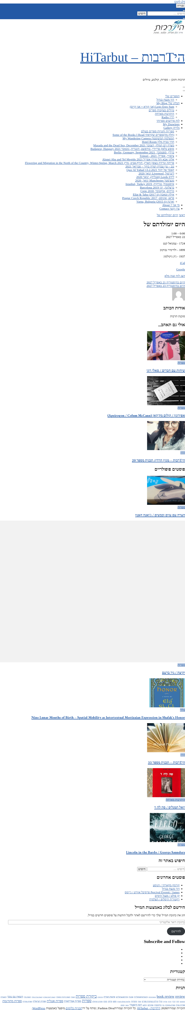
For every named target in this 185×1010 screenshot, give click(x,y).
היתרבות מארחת (164, 113)
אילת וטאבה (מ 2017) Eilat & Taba (153, 194)
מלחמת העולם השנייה (123, 1001)
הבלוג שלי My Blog (168, 103)
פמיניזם (150, 1005)
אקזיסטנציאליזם (122, 997)
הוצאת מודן (27, 997)
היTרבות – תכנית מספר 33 (166, 762)
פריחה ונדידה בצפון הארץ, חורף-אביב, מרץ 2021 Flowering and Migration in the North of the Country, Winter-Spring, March (99, 163)
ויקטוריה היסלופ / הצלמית (164, 899)
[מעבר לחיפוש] (184, 10)
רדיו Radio (168, 117)
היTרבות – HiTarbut (132, 57)
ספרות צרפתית (170, 1005)
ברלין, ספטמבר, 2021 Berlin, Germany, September (144, 152)
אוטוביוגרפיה (152, 997)
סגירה (180, 5)
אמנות (131, 997)
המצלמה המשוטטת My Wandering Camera (148, 138)
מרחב (110, 1001)
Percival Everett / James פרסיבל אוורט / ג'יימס (152, 892)
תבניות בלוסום (74, 1008)
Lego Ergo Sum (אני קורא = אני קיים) (152, 106)
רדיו (182, 452)
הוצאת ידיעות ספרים (49, 997)
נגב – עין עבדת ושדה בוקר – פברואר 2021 (149, 166)
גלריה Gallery (171, 127)
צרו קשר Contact (169, 208)
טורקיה (165, 1001)
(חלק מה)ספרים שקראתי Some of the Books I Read (143, 134)
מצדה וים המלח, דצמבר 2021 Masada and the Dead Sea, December (133, 145)
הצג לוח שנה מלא (175, 276)
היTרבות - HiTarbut (148, 1008)
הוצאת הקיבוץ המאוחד (63, 997)
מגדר (139, 1001)
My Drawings (171, 124)
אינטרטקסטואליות (141, 997)
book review (165, 996)
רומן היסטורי (135, 1004)
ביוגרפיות (100, 997)
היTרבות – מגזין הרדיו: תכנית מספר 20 (158, 460)
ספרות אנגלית (55, 1001)
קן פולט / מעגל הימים (167, 895)
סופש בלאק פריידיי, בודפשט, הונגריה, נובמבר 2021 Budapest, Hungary (132, 149)
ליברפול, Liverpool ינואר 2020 (156, 173)
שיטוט (123, 1005)
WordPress (38, 1008)
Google (180, 269)
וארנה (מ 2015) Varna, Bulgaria (155, 201)
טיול (160, 1001)
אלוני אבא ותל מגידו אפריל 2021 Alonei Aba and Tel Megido (138, 159)
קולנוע (145, 1005)
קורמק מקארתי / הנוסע (166, 885)
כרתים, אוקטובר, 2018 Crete (157, 191)
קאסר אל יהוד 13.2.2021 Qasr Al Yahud (150, 170)
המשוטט (182, 1001)
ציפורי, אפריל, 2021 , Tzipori (157, 156)
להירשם (176, 931)
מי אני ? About (171, 205)
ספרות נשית (180, 1005)
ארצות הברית (109, 997)
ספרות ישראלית (39, 1001)
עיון (163, 1005)
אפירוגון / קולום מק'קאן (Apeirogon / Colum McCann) (146, 415)
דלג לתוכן (179, 1)
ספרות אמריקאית (72, 1001)
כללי (182, 710)
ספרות (181, 362)
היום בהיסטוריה (166, 282)
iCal (182, 263)
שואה (127, 1005)
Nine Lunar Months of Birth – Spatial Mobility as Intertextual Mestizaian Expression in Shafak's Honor (108, 717)
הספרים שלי (172, 96)
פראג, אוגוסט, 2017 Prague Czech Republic (148, 198)
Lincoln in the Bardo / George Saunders (155, 852)
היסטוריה (4, 997)
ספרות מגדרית (27, 1001)
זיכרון (174, 1001)
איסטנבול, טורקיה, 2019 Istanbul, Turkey (150, 184)
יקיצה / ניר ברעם (173, 672)
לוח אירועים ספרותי (168, 120)
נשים (105, 1001)
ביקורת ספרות (86, 996)
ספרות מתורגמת (12, 1001)
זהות (177, 1001)
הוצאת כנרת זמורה (37, 997)
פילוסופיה (157, 1005)
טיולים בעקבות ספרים (161, 110)
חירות (169, 1001)
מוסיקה (134, 1001)
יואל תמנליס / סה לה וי (169, 807)
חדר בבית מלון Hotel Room (158, 141)
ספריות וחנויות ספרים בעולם (157, 131)
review (180, 996)
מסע (114, 1001)
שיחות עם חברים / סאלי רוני (166, 370)
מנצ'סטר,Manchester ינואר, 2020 (154, 180)
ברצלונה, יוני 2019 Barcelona (157, 187)
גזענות (73, 997)
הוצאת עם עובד (15, 996)
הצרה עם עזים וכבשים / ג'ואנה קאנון (160, 515)
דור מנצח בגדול (165, 99)
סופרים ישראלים (97, 1001)
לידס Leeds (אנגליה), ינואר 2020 (155, 177)
